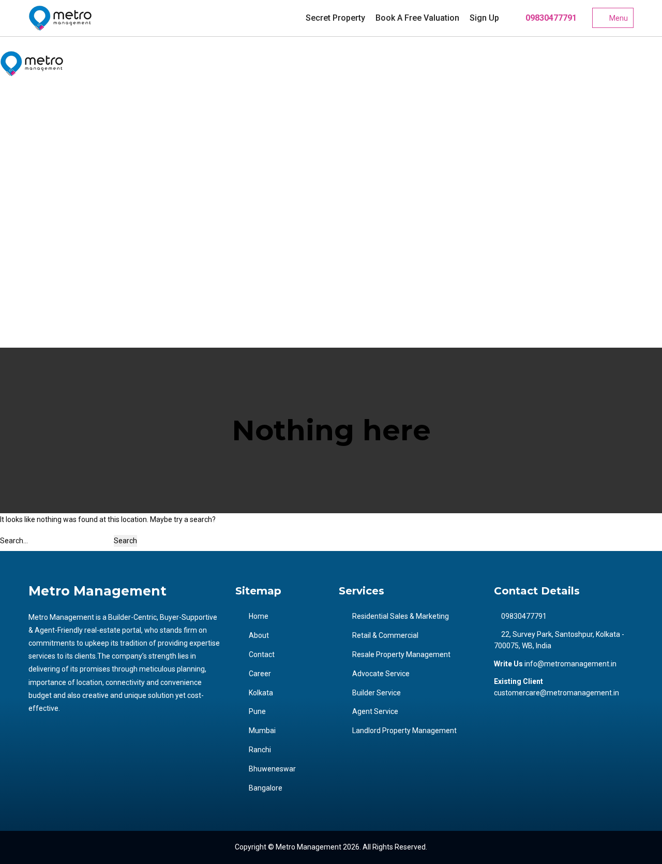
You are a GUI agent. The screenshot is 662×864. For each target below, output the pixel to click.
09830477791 (550, 18)
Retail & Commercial (385, 635)
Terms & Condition (46, 178)
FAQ (22, 134)
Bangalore (32, 331)
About (259, 635)
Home (258, 616)
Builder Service (376, 693)
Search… (14, 541)
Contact (262, 654)
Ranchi (27, 288)
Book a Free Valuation (417, 18)
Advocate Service (381, 673)
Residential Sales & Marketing (400, 616)
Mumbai (29, 265)
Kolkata (28, 221)
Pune (24, 244)
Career (27, 156)
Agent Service (375, 711)
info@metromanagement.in (570, 664)
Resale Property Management (401, 654)
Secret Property (335, 18)
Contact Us (33, 200)
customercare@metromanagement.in (556, 693)
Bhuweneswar (39, 309)
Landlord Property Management (404, 730)
